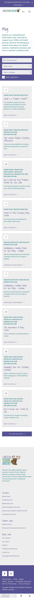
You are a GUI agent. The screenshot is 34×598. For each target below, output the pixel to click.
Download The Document (13, 265)
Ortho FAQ (18, 171)
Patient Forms (7, 524)
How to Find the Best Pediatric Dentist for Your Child (16, 181)
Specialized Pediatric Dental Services (14, 511)
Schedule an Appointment (5, 595)
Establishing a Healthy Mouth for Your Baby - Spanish (15, 287)
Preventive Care (7, 500)
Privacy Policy (6, 579)
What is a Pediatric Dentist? (15, 98)
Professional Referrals (9, 549)
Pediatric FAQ (9, 174)
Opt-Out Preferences (9, 584)
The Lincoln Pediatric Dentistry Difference (16, 139)
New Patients (9, 171)
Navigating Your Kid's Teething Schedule (16, 368)
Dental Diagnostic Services (11, 507)
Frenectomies (9, 169)
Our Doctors (6, 538)
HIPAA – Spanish (7, 581)
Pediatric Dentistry (20, 95)
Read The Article (10, 115)
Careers (4, 545)
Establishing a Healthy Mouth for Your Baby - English (15, 249)
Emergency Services (9, 514)
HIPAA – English (18, 579)
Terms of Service (24, 584)
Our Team (5, 542)
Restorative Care (10, 134)
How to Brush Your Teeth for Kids (16, 410)
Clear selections (11, 77)
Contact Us (6, 552)
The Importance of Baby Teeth (14, 329)
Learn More (17, 5)
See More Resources (16, 434)
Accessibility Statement (23, 581)
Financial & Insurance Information (14, 528)
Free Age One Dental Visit (10, 556)
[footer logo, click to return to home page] (11, 460)
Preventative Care (10, 132)
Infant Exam (8, 95)
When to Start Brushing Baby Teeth (16, 214)
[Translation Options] (23, 11)
